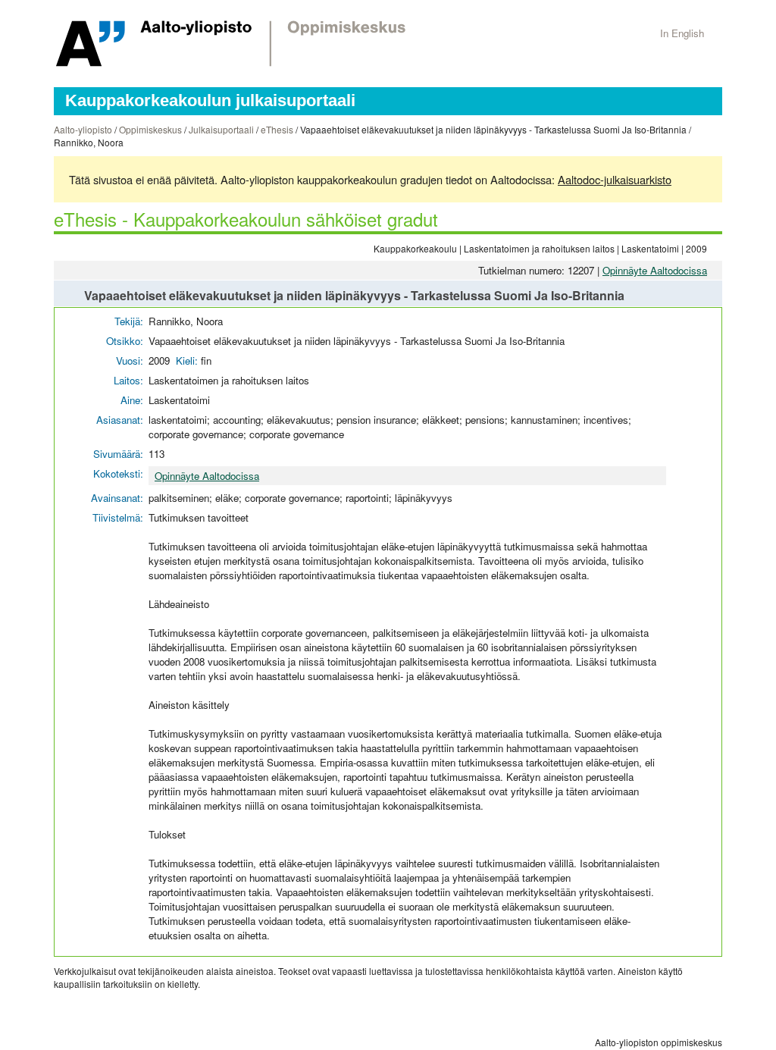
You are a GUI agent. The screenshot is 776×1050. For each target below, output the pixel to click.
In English (682, 33)
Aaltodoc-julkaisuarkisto (614, 179)
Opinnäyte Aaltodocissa (654, 270)
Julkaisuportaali (221, 129)
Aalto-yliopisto (83, 129)
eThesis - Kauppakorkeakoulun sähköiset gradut (246, 218)
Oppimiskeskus (150, 129)
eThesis (277, 129)
